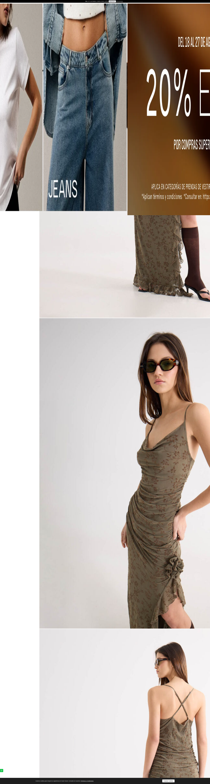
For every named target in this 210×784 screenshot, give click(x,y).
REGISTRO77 (112, 1)
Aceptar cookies (168, 781)
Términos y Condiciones (87, 781)
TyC (122, 1)
